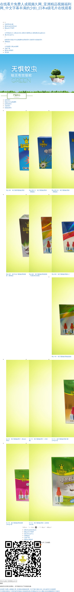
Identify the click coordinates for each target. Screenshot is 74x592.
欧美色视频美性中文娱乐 (52, 591)
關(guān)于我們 (29, 532)
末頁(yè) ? (49, 527)
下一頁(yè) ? (42, 527)
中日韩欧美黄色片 (5, 591)
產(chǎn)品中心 (29, 534)
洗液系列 (7, 106)
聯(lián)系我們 (9, 50)
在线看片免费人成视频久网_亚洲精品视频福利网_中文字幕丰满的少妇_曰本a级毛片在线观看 (36, 5)
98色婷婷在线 (26, 591)
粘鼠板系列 (8, 108)
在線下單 (7, 48)
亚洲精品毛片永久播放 (38, 591)
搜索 (1, 583)
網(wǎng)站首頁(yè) (11, 26)
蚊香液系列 (8, 104)
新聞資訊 (27, 536)
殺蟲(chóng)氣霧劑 (10, 102)
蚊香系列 (7, 100)
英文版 (7, 52)
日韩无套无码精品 (16, 591)
